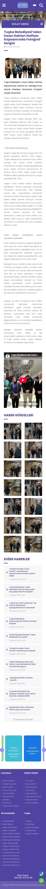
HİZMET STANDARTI (9, 830)
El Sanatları (30, 824)
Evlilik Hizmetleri (32, 800)
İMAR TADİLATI (8, 824)
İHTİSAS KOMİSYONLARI (11, 849)
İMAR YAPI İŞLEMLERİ (10, 827)
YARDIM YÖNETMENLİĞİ (11, 846)
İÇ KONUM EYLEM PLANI (11, 853)
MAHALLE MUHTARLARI (11, 856)
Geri (41, 12)
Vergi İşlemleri (31, 793)
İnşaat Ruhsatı (31, 787)
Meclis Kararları (9, 781)
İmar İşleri (29, 781)
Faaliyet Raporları (10, 784)
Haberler (9, 12)
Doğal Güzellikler (32, 834)
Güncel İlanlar (8, 796)
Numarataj (30, 790)
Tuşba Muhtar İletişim (11, 806)
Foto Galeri (7, 803)
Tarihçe (29, 821)
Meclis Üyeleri (8, 787)
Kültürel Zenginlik (32, 827)
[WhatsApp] (41, 880)
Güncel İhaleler (9, 793)
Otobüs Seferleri (32, 803)
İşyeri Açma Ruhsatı (33, 796)
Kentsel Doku (31, 830)
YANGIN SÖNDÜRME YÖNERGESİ (12, 859)
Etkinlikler (6, 800)
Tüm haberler (20, 12)
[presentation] (2, 750)
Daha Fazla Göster (24, 720)
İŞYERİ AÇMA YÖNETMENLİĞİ (12, 840)
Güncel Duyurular (10, 790)
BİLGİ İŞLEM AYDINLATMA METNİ (12, 862)
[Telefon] (41, 874)
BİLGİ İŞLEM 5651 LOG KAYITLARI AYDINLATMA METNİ (12, 865)
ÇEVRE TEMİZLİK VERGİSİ (11, 834)
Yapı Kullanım (31, 784)
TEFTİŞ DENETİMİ (8, 821)
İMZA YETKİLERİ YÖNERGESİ (12, 837)
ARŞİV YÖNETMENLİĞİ (10, 843)
